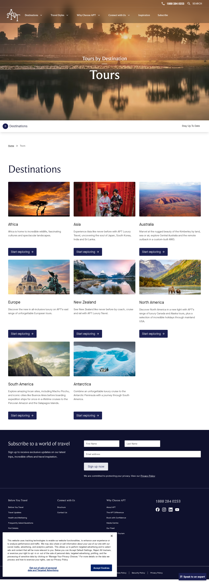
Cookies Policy (119, 573)
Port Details (13, 528)
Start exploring (20, 252)
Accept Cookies (101, 567)
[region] (60, 554)
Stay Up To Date (191, 126)
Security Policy (138, 573)
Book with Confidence (116, 517)
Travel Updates (14, 512)
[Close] (111, 535)
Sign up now (96, 467)
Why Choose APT (116, 500)
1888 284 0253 (175, 3)
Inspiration (144, 15)
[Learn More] (158, 510)
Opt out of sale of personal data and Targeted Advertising (43, 569)
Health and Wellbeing (17, 517)
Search (197, 3)
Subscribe (163, 15)
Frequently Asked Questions (20, 523)
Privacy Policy (148, 476)
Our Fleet (110, 528)
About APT (111, 507)
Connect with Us (66, 500)
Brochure (61, 507)
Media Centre (112, 523)
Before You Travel (17, 500)
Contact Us (62, 512)
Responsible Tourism (115, 533)
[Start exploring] (39, 199)
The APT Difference (115, 512)
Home (11, 145)
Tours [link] (22, 145)
